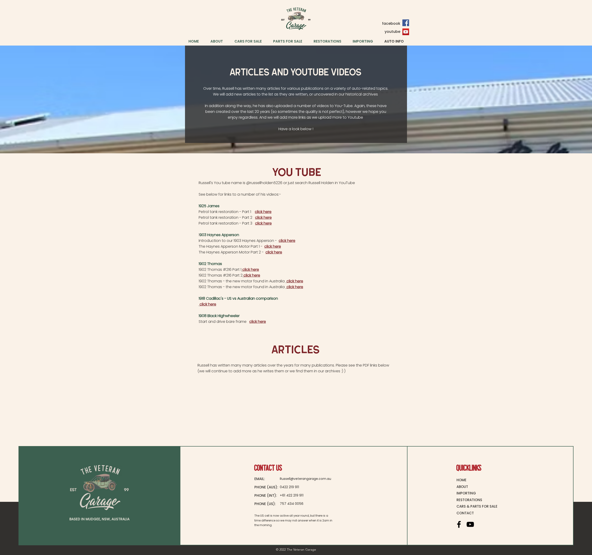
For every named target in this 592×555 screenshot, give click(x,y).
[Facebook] (405, 22)
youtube (392, 31)
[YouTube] (405, 31)
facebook (391, 23)
